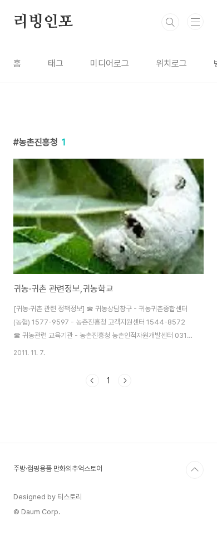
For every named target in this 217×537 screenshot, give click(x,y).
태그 (55, 63)
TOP (195, 470)
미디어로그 (109, 63)
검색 (170, 22)
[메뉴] (195, 21)
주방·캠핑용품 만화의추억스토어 (57, 468)
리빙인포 (43, 22)
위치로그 (171, 63)
